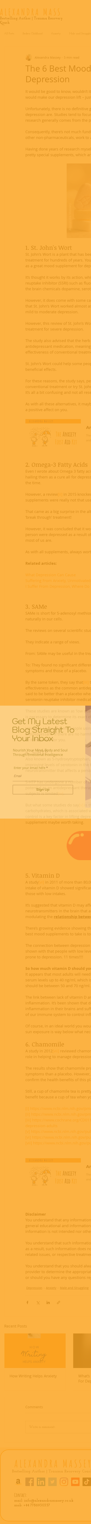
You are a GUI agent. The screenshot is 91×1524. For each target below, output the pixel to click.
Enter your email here (29, 767)
